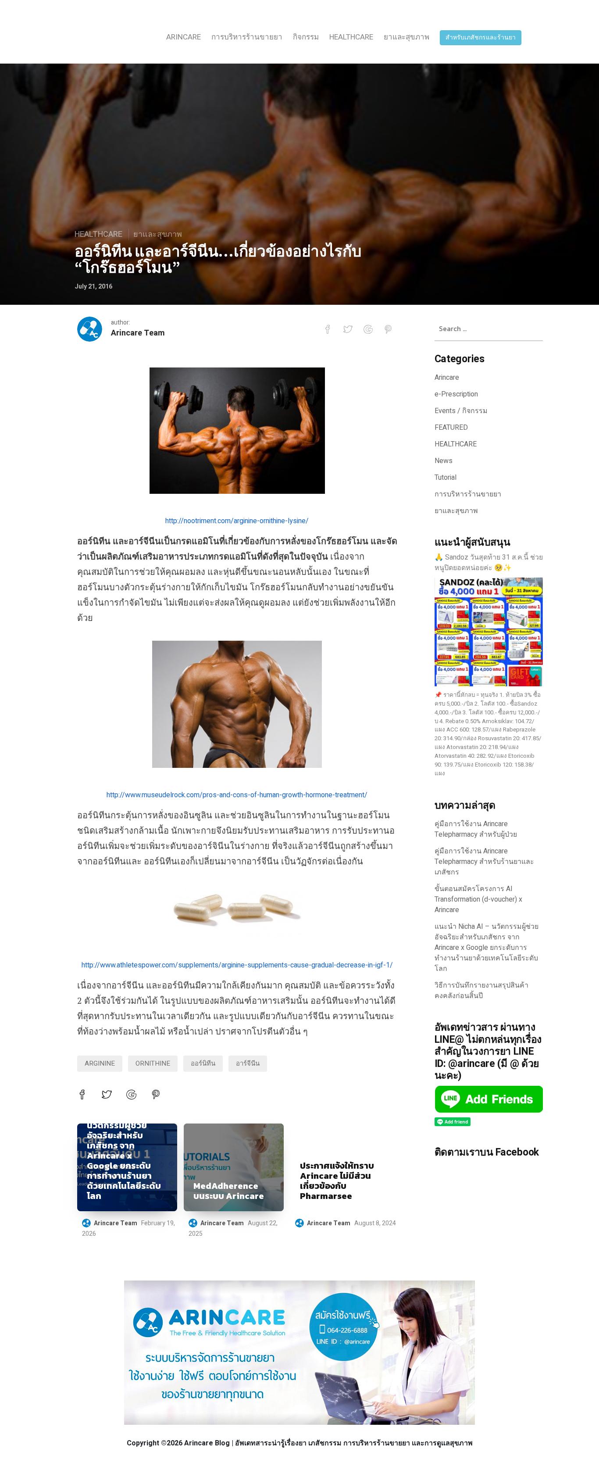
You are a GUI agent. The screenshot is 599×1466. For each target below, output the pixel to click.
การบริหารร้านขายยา (246, 37)
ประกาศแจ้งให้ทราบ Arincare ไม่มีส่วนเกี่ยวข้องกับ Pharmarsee (337, 1181)
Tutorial (445, 477)
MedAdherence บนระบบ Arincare (228, 1191)
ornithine (152, 1063)
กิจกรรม (306, 37)
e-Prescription (456, 394)
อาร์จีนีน (248, 1063)
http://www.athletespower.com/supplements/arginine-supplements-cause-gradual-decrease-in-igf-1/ (237, 965)
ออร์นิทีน (203, 1063)
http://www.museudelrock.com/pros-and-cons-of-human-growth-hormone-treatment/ (237, 795)
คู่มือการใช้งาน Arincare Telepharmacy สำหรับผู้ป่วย (476, 829)
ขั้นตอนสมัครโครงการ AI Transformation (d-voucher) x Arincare (478, 899)
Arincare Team (138, 333)
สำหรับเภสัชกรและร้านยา (481, 37)
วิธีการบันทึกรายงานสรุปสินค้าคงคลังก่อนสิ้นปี (481, 990)
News (444, 461)
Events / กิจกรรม (461, 411)
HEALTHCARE (351, 37)
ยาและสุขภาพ (406, 37)
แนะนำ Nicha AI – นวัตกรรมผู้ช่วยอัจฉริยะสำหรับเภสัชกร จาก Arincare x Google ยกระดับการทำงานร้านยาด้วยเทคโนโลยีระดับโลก (124, 1155)
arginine (100, 1063)
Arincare (183, 37)
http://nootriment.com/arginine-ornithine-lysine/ (237, 521)
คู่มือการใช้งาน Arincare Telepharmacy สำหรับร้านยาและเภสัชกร (484, 861)
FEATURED (451, 427)
